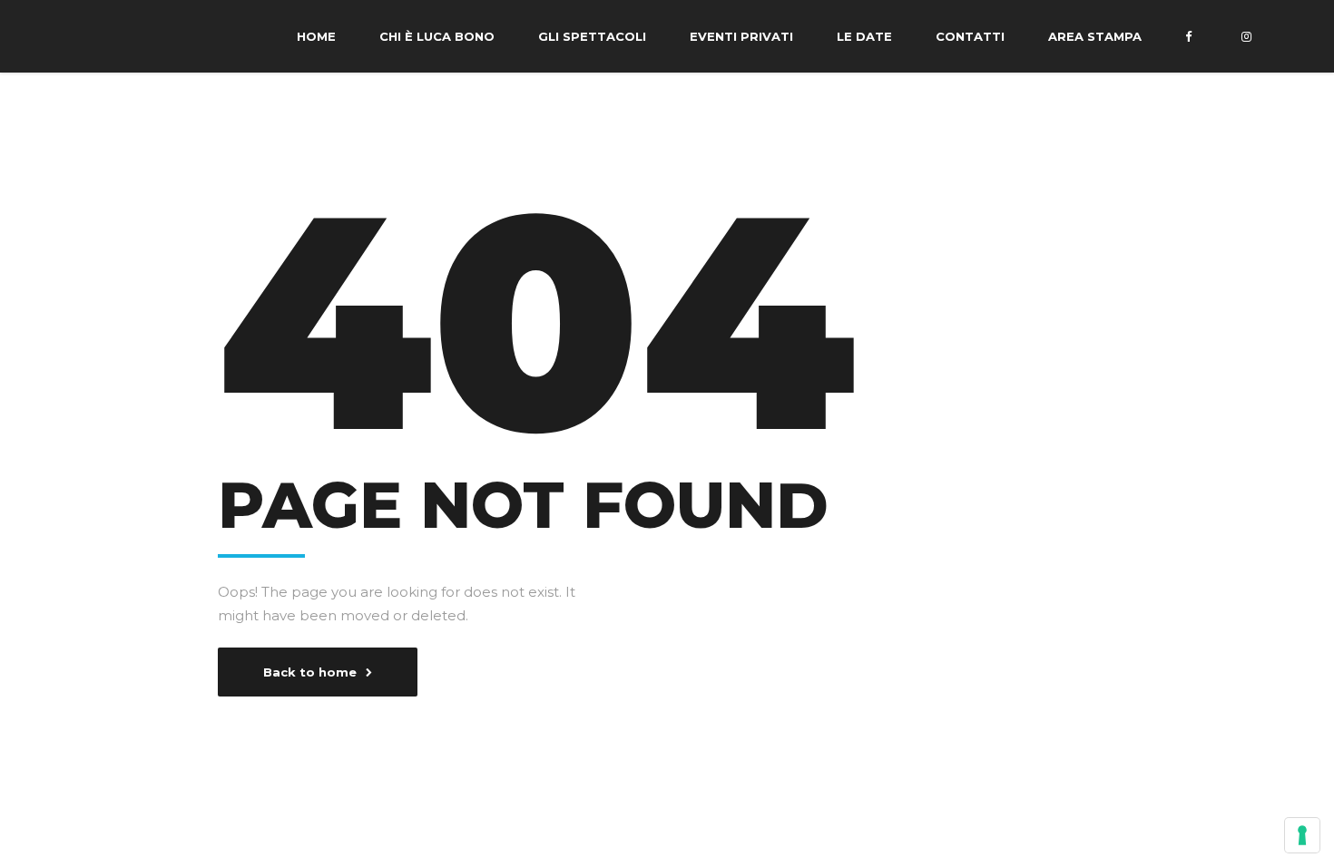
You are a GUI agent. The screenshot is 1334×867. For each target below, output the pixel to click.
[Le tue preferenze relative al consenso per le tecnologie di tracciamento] (1302, 835)
